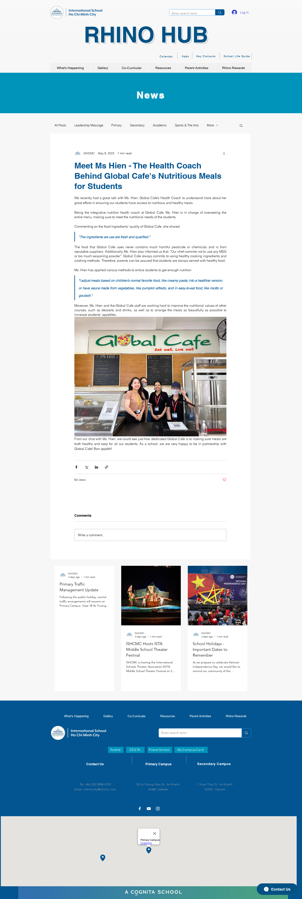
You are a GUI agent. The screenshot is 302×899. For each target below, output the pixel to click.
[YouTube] (148, 808)
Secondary (137, 125)
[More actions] (223, 153)
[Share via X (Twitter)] (86, 467)
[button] (241, 125)
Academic (160, 125)
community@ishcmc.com (99, 789)
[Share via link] (106, 467)
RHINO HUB (146, 34)
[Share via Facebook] (76, 467)
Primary (116, 125)
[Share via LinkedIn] (96, 467)
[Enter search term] (219, 12)
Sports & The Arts (187, 125)
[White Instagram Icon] (157, 808)
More (210, 125)
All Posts (60, 125)
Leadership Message (88, 125)
